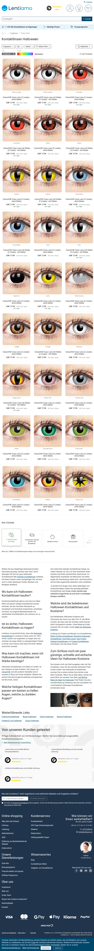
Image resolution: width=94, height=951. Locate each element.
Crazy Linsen (23, 54)
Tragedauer (7, 46)
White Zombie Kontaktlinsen (61, 636)
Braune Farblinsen (64, 716)
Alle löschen (39, 54)
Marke (28, 46)
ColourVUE (6, 672)
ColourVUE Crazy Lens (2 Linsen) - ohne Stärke (16, 98)
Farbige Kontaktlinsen (10, 716)
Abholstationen (8, 833)
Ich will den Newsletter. (38, 798)
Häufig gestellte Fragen (40, 837)
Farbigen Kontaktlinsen (26, 576)
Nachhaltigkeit (7, 903)
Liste (33, 942)
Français (89, 2)
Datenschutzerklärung (11, 948)
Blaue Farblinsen (29, 716)
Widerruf (34, 829)
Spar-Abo (5, 863)
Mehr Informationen (30, 948)
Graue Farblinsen (32, 720)
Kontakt (5, 907)
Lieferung (5, 829)
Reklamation (36, 833)
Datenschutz (7, 848)
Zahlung (5, 825)
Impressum (6, 887)
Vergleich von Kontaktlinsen (42, 868)
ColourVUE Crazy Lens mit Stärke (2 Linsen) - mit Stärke (48, 98)
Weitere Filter (43, 46)
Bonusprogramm (8, 867)
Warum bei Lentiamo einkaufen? (14, 899)
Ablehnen (58, 948)
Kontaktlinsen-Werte (39, 864)
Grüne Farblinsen (47, 716)
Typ (18, 46)
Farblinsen (14, 33)
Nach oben (21, 933)
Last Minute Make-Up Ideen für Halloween (68, 678)
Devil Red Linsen (69, 639)
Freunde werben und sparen (12, 871)
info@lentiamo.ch (85, 832)
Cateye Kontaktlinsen (80, 641)
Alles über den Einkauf (10, 821)
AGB (3, 837)
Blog (33, 860)
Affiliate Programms (10, 875)
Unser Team (6, 895)
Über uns (5, 891)
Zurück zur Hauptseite (9, 933)
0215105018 (87, 829)
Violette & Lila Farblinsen (12, 720)
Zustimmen (46, 948)
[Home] (3, 33)
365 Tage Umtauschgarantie (42, 825)
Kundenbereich (37, 821)
